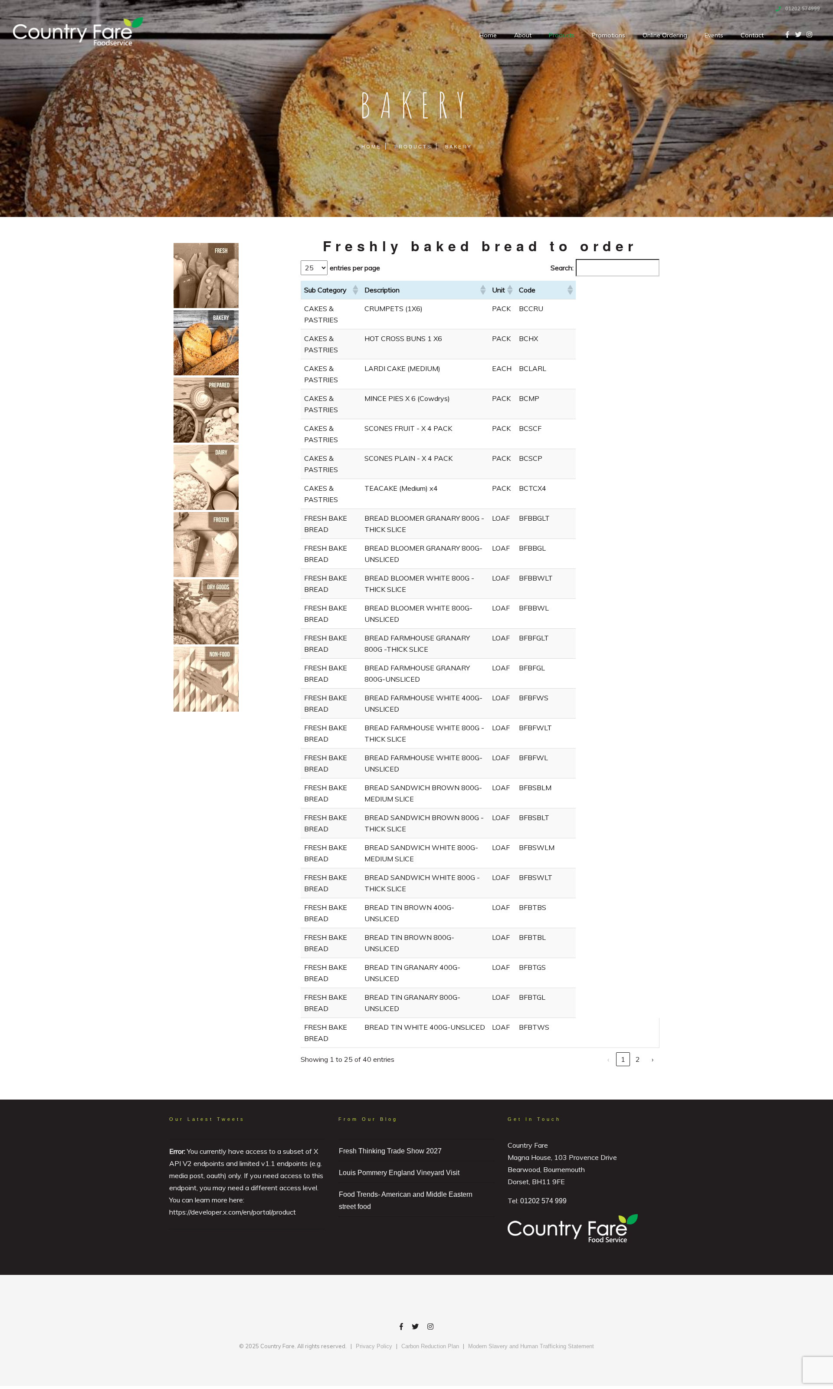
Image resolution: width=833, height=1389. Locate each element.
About (522, 35)
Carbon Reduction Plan (430, 1346)
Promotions (608, 35)
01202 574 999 (543, 1201)
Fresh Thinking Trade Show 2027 (390, 1151)
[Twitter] (415, 1327)
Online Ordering (665, 35)
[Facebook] (401, 1327)
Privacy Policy (374, 1346)
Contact (752, 35)
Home (488, 35)
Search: (562, 267)
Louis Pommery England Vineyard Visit (399, 1172)
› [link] (652, 1059)
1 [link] (623, 1059)
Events (714, 35)
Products (561, 35)
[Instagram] (430, 1327)
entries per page (355, 267)
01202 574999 (802, 9)
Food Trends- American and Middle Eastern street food (405, 1200)
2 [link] (638, 1059)
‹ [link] (608, 1059)
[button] (354, 290)
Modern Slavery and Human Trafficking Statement (531, 1346)
